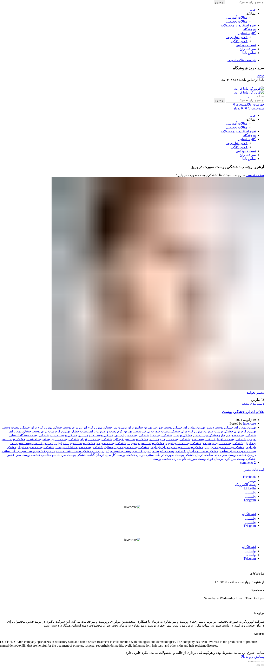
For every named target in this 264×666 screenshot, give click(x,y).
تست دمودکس (246, 45)
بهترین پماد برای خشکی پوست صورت (179, 427)
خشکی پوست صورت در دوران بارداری (177, 447)
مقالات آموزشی (237, 17)
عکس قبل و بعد (237, 37)
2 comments (248, 462)
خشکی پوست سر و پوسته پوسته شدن (53, 439)
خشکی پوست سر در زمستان (170, 439)
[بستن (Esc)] (262, 661)
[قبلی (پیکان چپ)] (262, 665)
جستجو (219, 2)
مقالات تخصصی (237, 21)
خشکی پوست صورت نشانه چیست (79, 447)
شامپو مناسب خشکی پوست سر (38, 455)
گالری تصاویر (247, 33)
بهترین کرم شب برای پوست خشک (46, 431)
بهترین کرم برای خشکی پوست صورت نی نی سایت (168, 431)
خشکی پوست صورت (111, 443)
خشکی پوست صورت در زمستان (126, 447)
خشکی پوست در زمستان (96, 435)
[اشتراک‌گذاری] (258, 661)
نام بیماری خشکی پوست (169, 459)
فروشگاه (249, 29)
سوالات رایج (247, 49)
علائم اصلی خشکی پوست (243, 412)
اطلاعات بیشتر (254, 469)
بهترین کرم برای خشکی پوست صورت (230, 431)
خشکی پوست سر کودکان (130, 439)
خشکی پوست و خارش (202, 451)
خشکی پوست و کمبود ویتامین (122, 451)
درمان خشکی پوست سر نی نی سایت (230, 455)
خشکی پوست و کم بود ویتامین (165, 451)
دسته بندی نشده (253, 403)
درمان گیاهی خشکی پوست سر (83, 455)
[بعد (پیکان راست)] (258, 665)
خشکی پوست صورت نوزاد (36, 447)
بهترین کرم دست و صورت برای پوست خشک (101, 431)
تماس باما (249, 53)
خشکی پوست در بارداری (132, 435)
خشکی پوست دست (63, 435)
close (260, 76)
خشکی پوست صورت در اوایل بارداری (69, 443)
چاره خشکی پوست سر (209, 435)
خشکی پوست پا (161, 435)
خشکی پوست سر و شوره (183, 443)
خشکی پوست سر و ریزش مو (223, 443)
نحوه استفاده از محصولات (238, 25)
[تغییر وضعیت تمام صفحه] (254, 661)
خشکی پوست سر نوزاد (96, 439)
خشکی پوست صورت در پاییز (224, 447)
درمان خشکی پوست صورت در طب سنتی (174, 455)
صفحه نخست (255, 175)
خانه (253, 9)
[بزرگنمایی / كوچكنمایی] (250, 661)
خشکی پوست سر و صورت (145, 443)
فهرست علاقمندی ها (241, 60)
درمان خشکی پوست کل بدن (125, 455)
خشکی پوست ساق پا (231, 439)
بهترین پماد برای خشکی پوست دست (231, 427)
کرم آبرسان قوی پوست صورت (209, 459)
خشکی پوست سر (203, 439)
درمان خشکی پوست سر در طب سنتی (28, 451)
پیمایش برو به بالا (252, 656)
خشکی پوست (182, 435)
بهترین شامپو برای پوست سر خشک (128, 427)
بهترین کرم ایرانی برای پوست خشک (78, 427)
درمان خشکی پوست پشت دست (78, 451)
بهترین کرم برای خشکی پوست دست (27, 427)
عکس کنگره (239, 41)
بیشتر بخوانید (255, 392)
